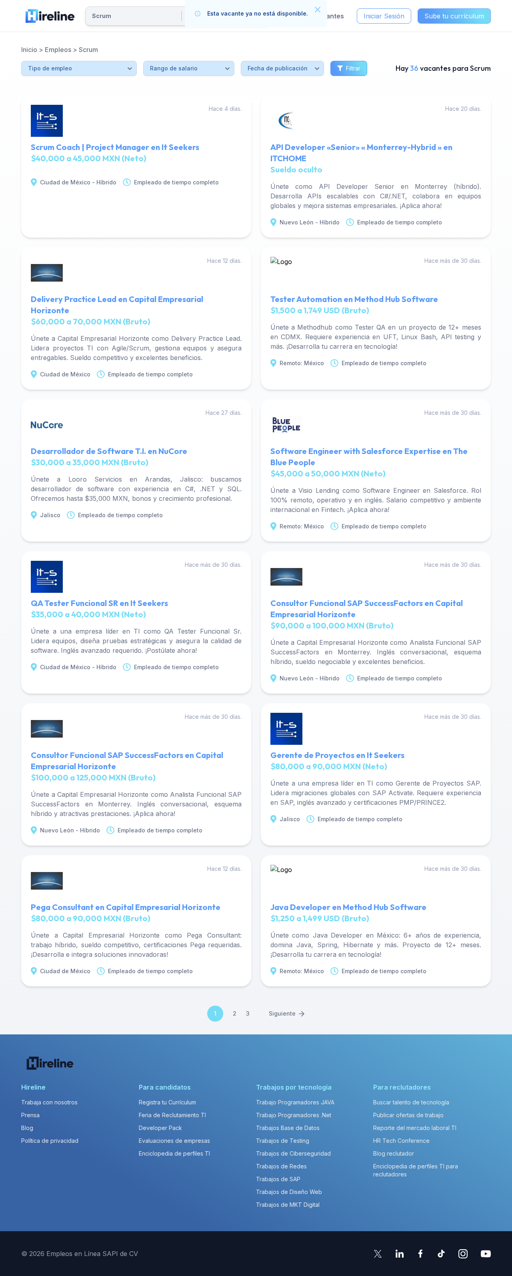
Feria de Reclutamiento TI (172, 1115)
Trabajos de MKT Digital (288, 1204)
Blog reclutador (393, 1153)
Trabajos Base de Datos (288, 1127)
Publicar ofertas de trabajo (408, 1115)
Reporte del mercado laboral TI (414, 1127)
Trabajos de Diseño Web (289, 1191)
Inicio (29, 50)
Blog (27, 1127)
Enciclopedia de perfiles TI (174, 1153)
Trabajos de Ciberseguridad (293, 1153)
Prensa (30, 1115)
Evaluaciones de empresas (174, 1140)
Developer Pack (160, 1127)
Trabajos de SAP (278, 1179)
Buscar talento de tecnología (411, 1102)
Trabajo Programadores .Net (293, 1115)
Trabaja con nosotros (49, 1102)
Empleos (58, 50)
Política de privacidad (49, 1140)
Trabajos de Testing (282, 1140)
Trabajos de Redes (281, 1166)
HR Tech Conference (401, 1140)
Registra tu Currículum (167, 1102)
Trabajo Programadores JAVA (295, 1102)
